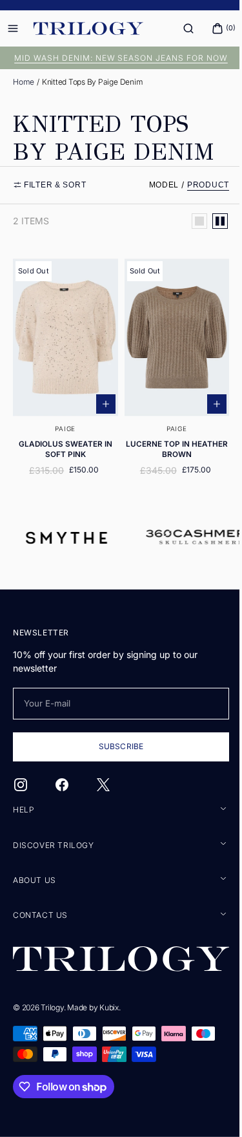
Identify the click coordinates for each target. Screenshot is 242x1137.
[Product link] (63, 369)
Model (154, 184)
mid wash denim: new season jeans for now (116, 58)
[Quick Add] (100, 397)
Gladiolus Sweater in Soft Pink (63, 441)
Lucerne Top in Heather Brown (169, 441)
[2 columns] (210, 221)
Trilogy (52, 1007)
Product (198, 184)
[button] (179, 28)
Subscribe (116, 747)
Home (23, 82)
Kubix (109, 1007)
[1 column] (190, 221)
